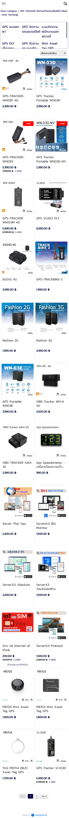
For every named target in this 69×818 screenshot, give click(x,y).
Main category (9, 11)
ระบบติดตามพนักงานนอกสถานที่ (50, 31)
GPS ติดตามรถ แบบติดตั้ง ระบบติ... (30, 48)
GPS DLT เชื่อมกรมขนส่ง (8, 48)
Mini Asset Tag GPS (50, 46)
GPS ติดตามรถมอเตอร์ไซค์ (31, 29)
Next (44, 796)
